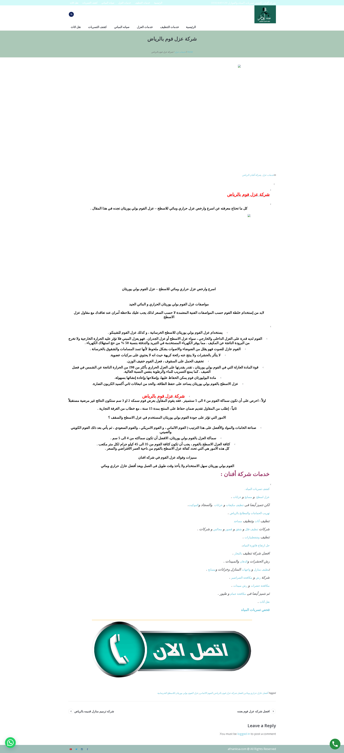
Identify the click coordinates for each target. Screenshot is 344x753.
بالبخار (238, 553)
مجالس (217, 529)
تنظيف (240, 505)
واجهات (246, 569)
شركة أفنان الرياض (251, 175)
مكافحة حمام (238, 594)
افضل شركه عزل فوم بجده (253, 711)
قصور (228, 529)
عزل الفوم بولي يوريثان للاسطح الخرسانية (177, 693)
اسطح (259, 497)
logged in (243, 734)
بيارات (248, 537)
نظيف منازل (261, 569)
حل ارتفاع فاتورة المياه (256, 545)
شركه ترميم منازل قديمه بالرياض (94, 711)
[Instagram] (82, 749)
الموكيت (194, 505)
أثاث (257, 521)
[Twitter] (76, 749)
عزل (267, 497)
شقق (239, 529)
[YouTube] (71, 749)
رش (258, 578)
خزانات (237, 497)
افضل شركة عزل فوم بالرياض (228, 693)
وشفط (256, 537)
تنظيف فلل (251, 529)
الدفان (243, 561)
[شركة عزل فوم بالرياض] (172, 117)
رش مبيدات (240, 586)
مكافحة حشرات (260, 586)
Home (190, 51)
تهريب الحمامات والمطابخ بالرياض (250, 513)
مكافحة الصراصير (241, 578)
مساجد (238, 521)
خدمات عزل (180, 51)
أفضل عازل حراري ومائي (256, 693)
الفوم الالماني (206, 693)
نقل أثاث (265, 602)
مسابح (248, 497)
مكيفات (231, 505)
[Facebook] (87, 749)
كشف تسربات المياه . (257, 489)
